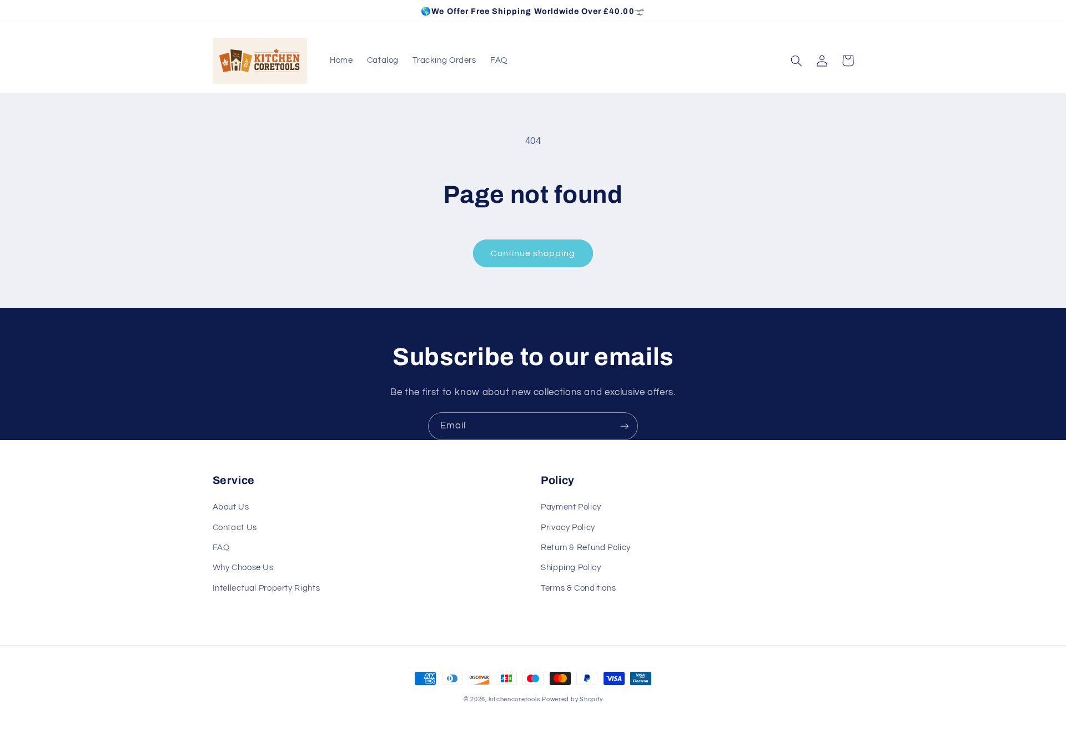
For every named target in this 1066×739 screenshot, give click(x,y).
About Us (231, 507)
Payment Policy (571, 507)
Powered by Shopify (572, 699)
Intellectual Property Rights (266, 588)
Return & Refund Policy (586, 547)
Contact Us (235, 527)
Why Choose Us (243, 567)
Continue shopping (533, 253)
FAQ (221, 547)
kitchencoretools (514, 699)
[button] (796, 60)
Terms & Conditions (578, 588)
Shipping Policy (571, 567)
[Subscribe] (624, 426)
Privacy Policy (568, 527)
